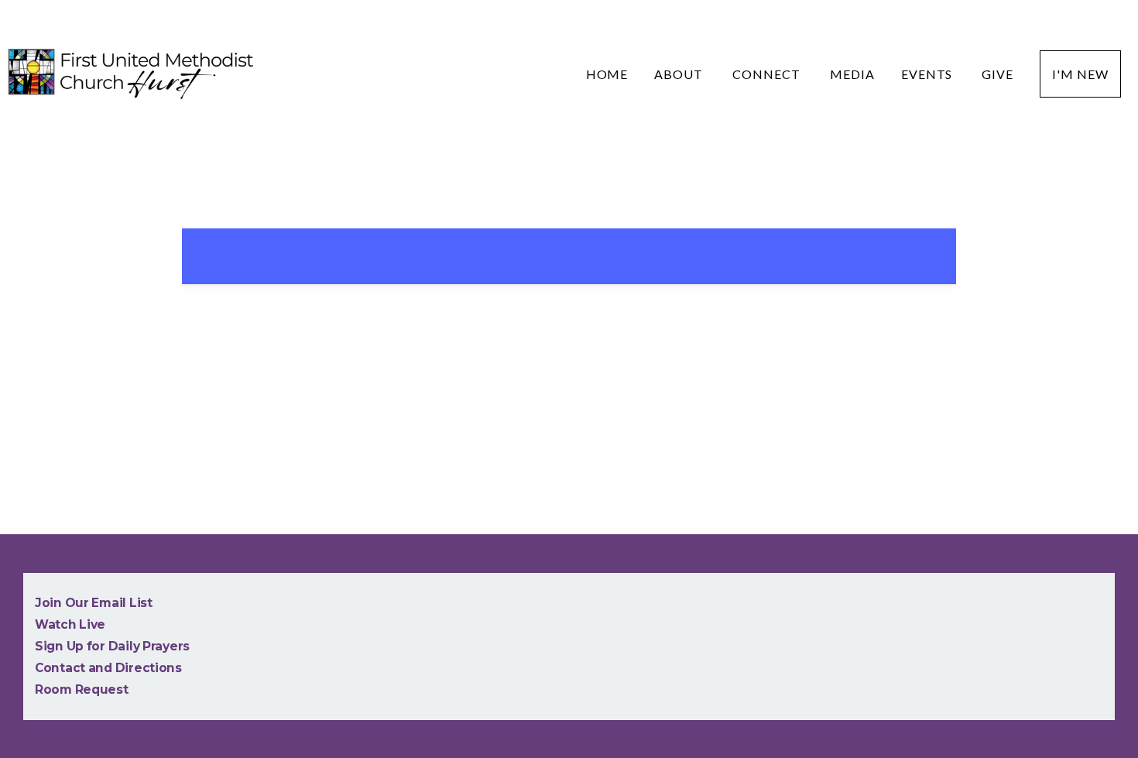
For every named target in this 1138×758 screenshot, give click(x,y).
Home (607, 74)
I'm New (1080, 74)
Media (852, 74)
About (680, 74)
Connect (768, 74)
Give (997, 74)
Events (928, 74)
